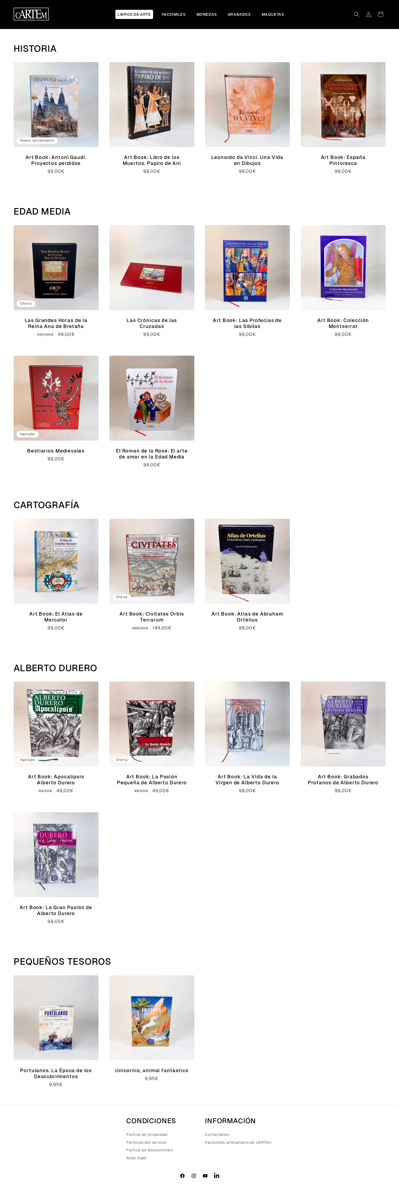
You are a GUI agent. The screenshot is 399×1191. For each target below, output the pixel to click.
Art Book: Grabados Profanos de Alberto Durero (343, 779)
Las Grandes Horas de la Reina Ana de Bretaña (56, 323)
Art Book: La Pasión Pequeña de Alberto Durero (151, 779)
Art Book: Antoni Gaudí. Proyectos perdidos (56, 160)
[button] (357, 14)
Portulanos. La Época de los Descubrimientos (56, 1073)
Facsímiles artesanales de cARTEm (238, 1142)
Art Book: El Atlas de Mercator (56, 616)
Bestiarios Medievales (56, 451)
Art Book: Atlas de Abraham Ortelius (247, 616)
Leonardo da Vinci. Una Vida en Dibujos (247, 160)
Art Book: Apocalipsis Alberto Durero (56, 779)
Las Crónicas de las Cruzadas (151, 323)
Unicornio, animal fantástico (151, 1070)
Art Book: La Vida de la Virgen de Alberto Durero (247, 779)
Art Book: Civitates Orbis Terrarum (151, 616)
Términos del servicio (146, 1142)
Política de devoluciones (149, 1150)
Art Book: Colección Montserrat (343, 323)
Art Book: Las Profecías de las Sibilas (247, 323)
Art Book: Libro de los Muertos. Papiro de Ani (151, 160)
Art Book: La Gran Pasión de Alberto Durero (56, 910)
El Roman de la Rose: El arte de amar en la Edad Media (152, 454)
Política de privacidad (146, 1135)
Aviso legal (136, 1158)
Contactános (217, 1135)
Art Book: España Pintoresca (343, 160)
